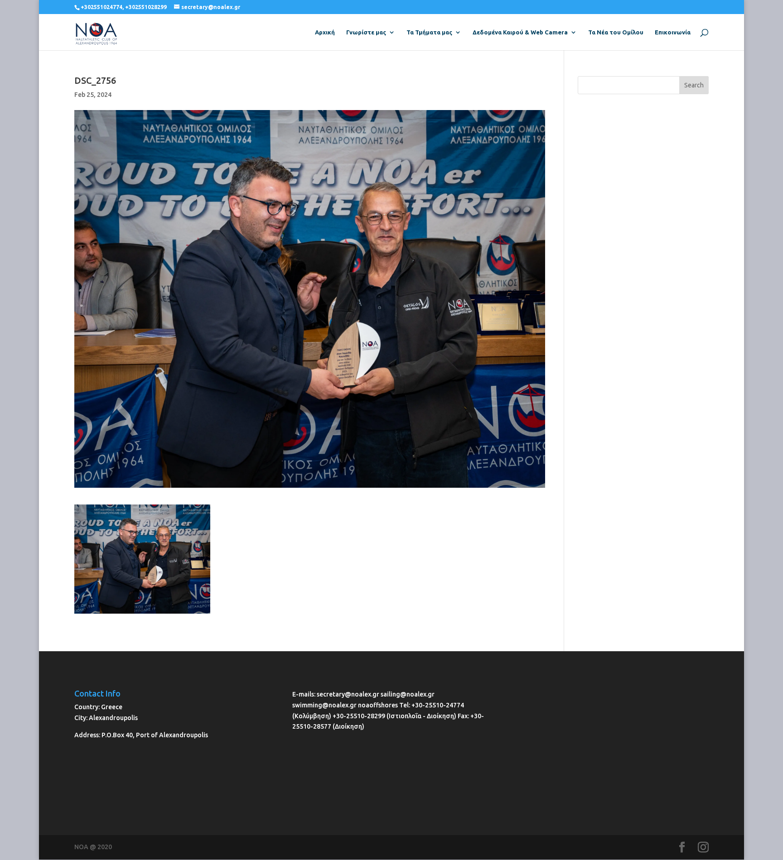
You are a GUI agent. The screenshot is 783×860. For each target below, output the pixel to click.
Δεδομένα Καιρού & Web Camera (520, 32)
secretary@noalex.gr (348, 694)
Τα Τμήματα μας (429, 32)
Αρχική (325, 32)
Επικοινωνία (673, 32)
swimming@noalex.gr (324, 705)
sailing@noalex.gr (408, 694)
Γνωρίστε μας (366, 32)
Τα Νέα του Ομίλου (615, 32)
